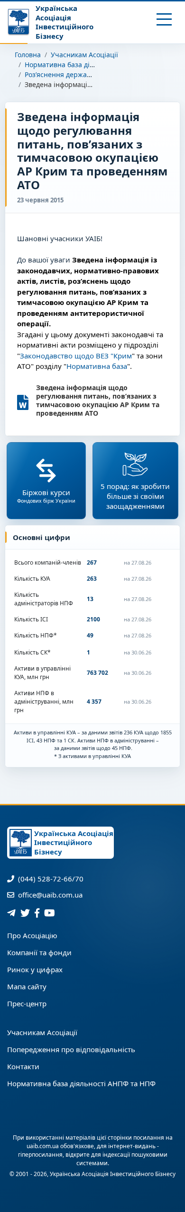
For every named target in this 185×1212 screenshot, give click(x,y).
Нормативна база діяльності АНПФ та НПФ (81, 1083)
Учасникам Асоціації (84, 54)
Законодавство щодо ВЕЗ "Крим (76, 355)
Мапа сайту (26, 986)
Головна (28, 54)
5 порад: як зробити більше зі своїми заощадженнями (135, 496)
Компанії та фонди (39, 952)
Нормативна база (96, 366)
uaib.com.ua (43, 1146)
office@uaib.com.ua (49, 894)
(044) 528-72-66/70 (49, 878)
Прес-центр (26, 1003)
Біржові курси (46, 496)
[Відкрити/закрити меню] (164, 19)
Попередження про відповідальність (71, 1049)
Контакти (23, 1066)
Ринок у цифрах (35, 969)
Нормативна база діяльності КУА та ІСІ (88, 64)
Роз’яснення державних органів (77, 74)
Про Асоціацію (32, 935)
